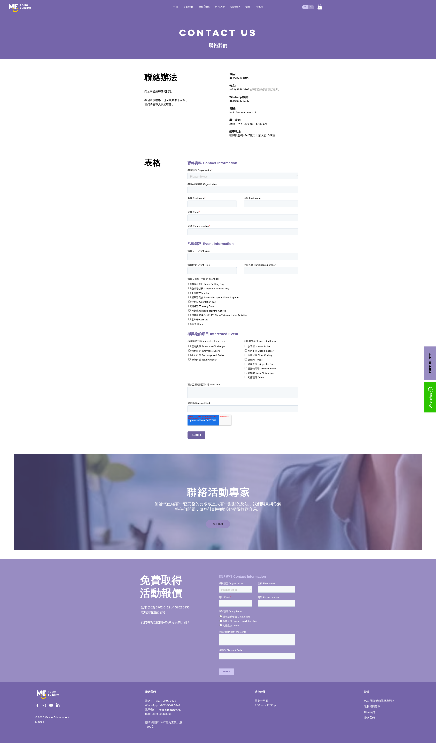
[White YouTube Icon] (51, 705)
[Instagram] (44, 705)
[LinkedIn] (58, 705)
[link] (319, 6)
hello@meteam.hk (170, 709)
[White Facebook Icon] (37, 705)
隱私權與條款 (372, 706)
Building (53, 695)
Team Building (25, 6)
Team (52, 692)
